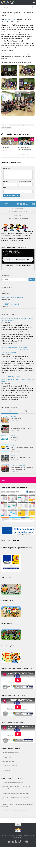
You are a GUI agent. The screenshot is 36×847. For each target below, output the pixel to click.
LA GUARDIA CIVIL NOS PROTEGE (22, 428)
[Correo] (21, 204)
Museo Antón (7, 757)
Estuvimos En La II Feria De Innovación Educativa (24, 150)
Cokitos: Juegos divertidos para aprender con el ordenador (17, 805)
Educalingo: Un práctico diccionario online (16, 793)
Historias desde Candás (10, 766)
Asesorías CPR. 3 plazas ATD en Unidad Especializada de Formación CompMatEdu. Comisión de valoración (15, 350)
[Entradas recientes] (9, 411)
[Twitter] (18, 204)
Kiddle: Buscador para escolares (13, 782)
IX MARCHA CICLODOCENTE (20, 458)
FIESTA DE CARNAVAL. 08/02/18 (12, 297)
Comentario (7, 168)
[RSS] (24, 204)
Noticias (4, 7)
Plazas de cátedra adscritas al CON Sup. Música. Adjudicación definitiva (17, 319)
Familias (13, 416)
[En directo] (30, 204)
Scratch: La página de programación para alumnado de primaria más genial (15, 799)
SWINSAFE (14, 438)
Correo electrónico (25, 181)
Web (4, 188)
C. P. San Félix (10, 19)
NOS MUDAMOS (16, 418)
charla (18, 125)
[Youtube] (33, 204)
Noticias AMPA (6, 287)
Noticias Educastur (8, 314)
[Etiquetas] (26, 411)
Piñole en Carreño (8, 761)
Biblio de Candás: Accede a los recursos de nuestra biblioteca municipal (15, 788)
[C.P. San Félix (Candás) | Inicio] (10, 2)
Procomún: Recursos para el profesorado (16, 811)
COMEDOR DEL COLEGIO (10, 304)
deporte (24, 125)
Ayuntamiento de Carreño (11, 752)
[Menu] (33, 2)
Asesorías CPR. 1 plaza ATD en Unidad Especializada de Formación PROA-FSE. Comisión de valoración (17, 379)
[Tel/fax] (27, 204)
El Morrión (6, 770)
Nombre (6, 181)
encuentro (30, 125)
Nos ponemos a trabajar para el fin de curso (15, 291)
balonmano (12, 125)
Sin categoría (20, 465)
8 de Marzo (5, 147)
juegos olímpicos (6, 127)
